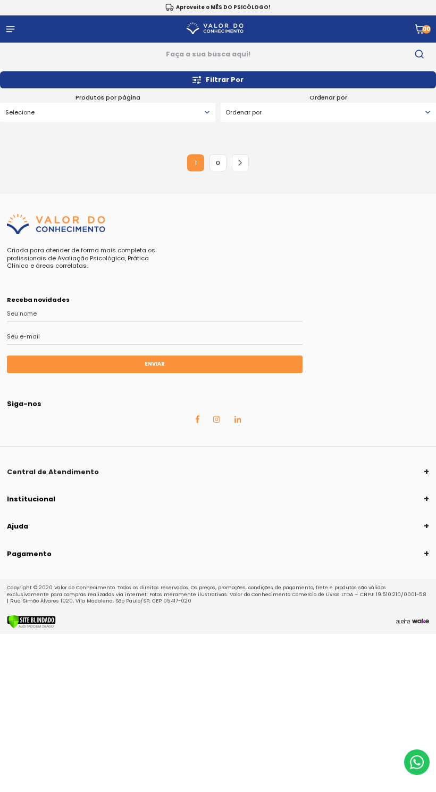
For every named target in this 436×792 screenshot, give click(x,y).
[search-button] (420, 54)
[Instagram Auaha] (216, 421)
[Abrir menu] (10, 29)
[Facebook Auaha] (197, 421)
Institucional (31, 499)
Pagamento (29, 553)
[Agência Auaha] (403, 621)
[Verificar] (31, 626)
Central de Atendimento (53, 471)
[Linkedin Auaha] (237, 421)
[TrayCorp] (420, 621)
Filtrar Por (225, 79)
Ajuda (17, 526)
